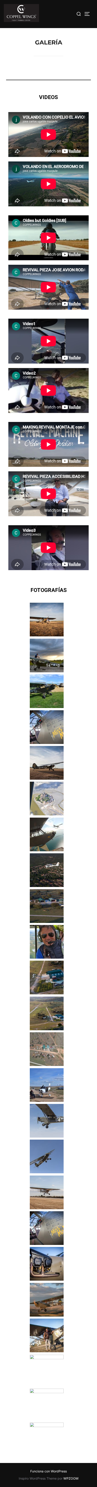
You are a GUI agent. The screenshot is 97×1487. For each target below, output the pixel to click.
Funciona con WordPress (48, 1471)
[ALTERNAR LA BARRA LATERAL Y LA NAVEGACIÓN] (88, 14)
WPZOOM (71, 1478)
